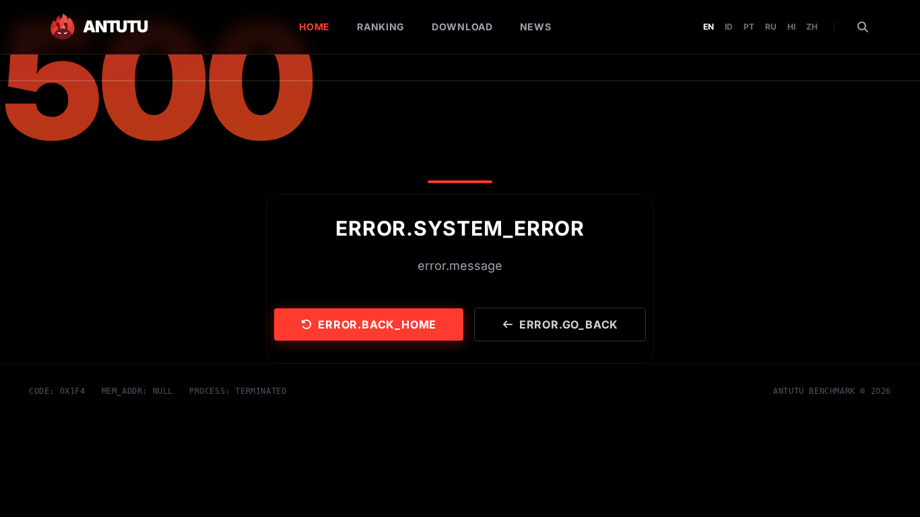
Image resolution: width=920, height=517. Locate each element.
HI (791, 27)
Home (314, 26)
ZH (812, 27)
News (536, 26)
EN (708, 27)
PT (749, 27)
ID (729, 27)
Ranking (381, 26)
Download (462, 26)
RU (771, 27)
